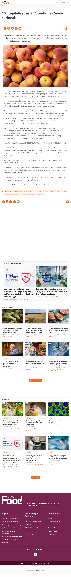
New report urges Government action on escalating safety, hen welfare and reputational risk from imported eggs (18, 292)
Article (51, 359)
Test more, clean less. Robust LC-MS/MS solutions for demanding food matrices (12, 422)
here (50, 185)
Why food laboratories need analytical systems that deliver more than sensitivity (58, 457)
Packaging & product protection (12, 536)
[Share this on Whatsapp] (16, 28)
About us (51, 518)
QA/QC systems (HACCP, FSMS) (58, 191)
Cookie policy (52, 534)
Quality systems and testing (11, 528)
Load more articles (35, 381)
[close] (67, 24)
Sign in (44, 24)
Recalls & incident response (11, 194)
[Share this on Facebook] (5, 28)
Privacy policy (52, 531)
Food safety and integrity (10, 518)
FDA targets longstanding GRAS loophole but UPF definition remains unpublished (11, 364)
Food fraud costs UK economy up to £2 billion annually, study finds (58, 330)
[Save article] (66, 28)
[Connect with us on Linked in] (35, 554)
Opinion (29, 359)
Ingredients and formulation (10, 521)
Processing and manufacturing (11, 525)
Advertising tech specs (32, 527)
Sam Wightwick (7, 336)
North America (28, 191)
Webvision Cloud (40, 570)
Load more (35, 477)
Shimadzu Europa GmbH (58, 463)
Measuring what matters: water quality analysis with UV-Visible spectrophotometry (34, 457)
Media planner (29, 524)
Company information (55, 521)
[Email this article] (19, 28)
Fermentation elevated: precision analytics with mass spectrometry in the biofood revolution (51, 291)
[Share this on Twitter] (8, 28)
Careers (50, 525)
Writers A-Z (33, 563)
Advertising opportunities (33, 521)
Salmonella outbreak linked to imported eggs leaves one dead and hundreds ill (12, 330)
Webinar (6, 418)
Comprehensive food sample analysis (58, 422)
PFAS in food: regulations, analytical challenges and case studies (34, 422)
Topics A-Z (24, 563)
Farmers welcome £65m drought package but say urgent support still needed (34, 330)
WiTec (59, 427)
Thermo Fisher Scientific (51, 296)
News (5, 326)
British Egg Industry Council (20, 299)
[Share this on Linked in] (12, 28)
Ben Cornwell (29, 336)
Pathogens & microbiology (41, 191)
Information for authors (32, 531)
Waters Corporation (32, 429)
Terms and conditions (55, 528)
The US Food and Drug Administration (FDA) (32, 194)
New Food (5, 22)
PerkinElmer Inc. (15, 429)
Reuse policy (29, 534)
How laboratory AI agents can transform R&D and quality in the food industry (58, 363)
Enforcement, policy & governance (13, 191)
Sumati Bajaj (29, 369)
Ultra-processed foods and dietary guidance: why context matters (35, 363)
